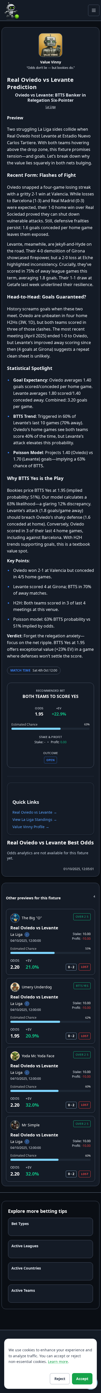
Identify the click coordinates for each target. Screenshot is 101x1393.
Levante (62, 79)
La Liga (51, 107)
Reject (59, 1378)
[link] (50, 942)
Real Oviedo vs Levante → (34, 812)
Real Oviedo (24, 79)
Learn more (58, 1361)
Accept (82, 1378)
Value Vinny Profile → (30, 826)
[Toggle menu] (93, 10)
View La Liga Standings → (34, 819)
